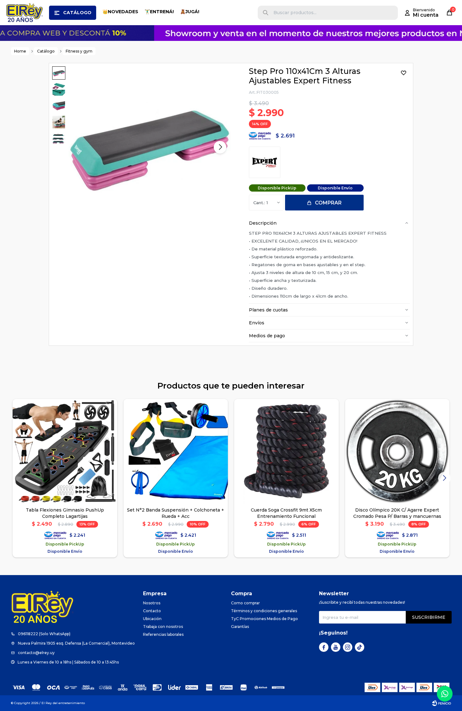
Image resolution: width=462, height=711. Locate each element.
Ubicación (152, 618)
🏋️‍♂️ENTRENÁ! (159, 11)
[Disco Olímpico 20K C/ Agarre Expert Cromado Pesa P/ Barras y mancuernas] (397, 451)
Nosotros (151, 603)
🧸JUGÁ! (189, 11)
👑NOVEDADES (120, 11)
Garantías (240, 626)
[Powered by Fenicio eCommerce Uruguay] (441, 703)
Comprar (328, 203)
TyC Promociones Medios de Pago (264, 618)
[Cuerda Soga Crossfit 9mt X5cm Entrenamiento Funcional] (286, 451)
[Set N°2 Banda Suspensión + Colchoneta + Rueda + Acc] (176, 451)
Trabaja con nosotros (163, 626)
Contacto (152, 610)
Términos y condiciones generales (264, 610)
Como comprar (245, 603)
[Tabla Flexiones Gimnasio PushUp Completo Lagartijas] (65, 451)
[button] (265, 13)
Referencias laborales (163, 634)
